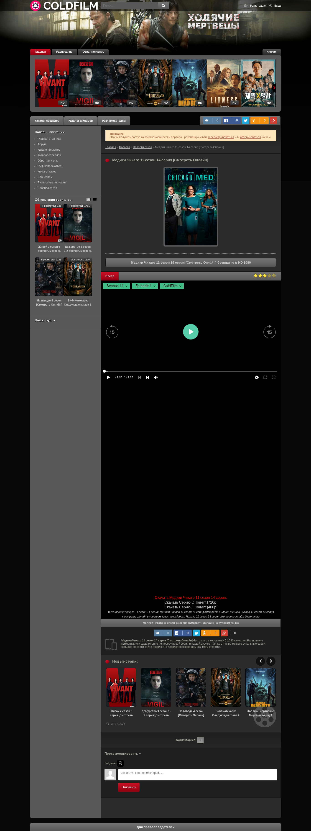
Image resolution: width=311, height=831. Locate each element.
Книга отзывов (47, 171)
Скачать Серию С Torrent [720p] (190, 602)
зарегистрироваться (221, 137)
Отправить (129, 787)
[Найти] (163, 5)
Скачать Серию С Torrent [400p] (190, 607)
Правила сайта (47, 188)
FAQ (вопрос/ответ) (50, 166)
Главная (40, 51)
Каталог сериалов (47, 120)
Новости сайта (142, 147)
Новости (124, 147)
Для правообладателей (156, 827)
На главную (64, 5)
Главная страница (49, 138)
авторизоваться (250, 137)
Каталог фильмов (81, 120)
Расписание (64, 51)
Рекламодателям (114, 120)
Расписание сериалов (52, 182)
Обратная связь (93, 51)
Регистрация (258, 5)
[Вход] (120, 763)
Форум (271, 51)
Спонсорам (45, 177)
